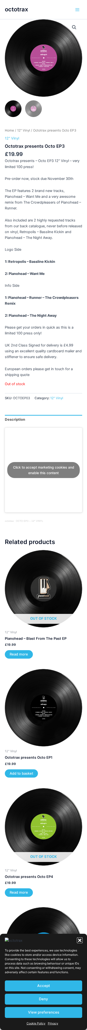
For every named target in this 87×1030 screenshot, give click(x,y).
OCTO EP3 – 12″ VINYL (29, 521)
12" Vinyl (23, 130)
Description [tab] (15, 419)
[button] (79, 940)
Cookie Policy (36, 1023)
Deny (43, 999)
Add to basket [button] (21, 773)
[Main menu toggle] (77, 9)
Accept (43, 985)
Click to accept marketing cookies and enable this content (43, 470)
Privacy (53, 1023)
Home (9, 130)
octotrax (16, 9)
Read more (19, 654)
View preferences (43, 1012)
